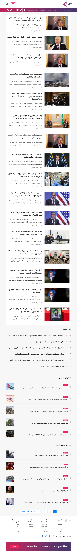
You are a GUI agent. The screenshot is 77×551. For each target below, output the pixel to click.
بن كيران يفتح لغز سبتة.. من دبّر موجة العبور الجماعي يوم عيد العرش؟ (49, 411)
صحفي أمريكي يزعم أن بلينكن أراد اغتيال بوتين (25, 37)
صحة (32, 529)
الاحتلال (42, 10)
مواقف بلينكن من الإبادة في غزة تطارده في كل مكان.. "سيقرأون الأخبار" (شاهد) (25, 19)
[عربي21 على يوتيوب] (17, 10)
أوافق (14, 546)
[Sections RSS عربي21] (64, 536)
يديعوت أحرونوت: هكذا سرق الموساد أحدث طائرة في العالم (51, 455)
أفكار (46, 529)
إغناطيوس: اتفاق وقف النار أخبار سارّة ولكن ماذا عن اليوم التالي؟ (26, 75)
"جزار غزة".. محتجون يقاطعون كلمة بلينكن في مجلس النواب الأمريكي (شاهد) (25, 271)
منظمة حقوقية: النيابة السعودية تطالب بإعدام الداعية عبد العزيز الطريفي (48, 399)
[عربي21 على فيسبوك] (24, 10)
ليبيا (18, 524)
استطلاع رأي (45, 531)
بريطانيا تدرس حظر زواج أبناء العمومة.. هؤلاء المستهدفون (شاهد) (49, 423)
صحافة (65, 452)
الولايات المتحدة (32, 10)
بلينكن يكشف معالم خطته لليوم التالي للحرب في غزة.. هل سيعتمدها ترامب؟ (25, 136)
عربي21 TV (30, 522)
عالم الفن (31, 524)
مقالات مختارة (44, 526)
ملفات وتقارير (58, 534)
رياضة (66, 464)
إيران (55, 10)
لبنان (18, 534)
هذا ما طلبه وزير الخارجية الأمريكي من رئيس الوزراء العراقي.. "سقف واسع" (26, 233)
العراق (17, 522)
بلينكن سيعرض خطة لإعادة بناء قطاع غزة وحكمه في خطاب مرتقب (27, 155)
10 (28, 511)
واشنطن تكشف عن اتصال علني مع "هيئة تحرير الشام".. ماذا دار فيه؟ (26, 213)
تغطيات (60, 524)
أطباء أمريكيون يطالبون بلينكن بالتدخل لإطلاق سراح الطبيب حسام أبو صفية (25, 175)
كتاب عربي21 (44, 522)
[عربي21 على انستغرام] (14, 10)
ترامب (49, 10)
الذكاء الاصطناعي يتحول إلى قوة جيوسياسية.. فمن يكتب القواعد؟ (39, 354)
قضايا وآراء (45, 524)
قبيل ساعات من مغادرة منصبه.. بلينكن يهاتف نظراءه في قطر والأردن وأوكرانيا (25, 56)
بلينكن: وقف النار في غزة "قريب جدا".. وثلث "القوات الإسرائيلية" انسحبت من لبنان (25, 194)
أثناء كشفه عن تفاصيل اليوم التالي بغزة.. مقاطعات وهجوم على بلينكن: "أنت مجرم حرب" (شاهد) (26, 96)
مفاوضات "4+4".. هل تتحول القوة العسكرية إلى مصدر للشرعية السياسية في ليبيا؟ (36, 336)
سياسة (65, 385)
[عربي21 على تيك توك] (11, 10)
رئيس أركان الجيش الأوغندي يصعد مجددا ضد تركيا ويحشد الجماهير (50, 490)
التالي (23, 511)
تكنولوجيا (31, 526)
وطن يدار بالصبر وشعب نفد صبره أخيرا (50, 342)
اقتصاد (60, 526)
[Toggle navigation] (13, 4)
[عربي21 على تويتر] (21, 10)
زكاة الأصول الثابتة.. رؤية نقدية (53, 366)
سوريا (17, 526)
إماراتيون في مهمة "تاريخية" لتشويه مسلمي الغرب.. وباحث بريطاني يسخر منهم (45, 387)
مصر (18, 531)
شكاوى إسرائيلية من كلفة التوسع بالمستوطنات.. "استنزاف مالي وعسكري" (36, 348)
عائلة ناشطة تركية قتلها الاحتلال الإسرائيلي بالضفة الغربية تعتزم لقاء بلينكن (25, 310)
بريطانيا (17, 529)
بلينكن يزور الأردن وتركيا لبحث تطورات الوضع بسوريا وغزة (25, 291)
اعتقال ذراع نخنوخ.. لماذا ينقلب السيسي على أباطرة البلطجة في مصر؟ (48, 435)
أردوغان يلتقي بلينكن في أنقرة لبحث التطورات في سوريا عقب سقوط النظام (25, 252)
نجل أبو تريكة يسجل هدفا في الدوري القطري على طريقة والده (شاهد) (49, 467)
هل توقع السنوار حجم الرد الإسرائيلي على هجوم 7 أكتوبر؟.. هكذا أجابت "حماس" (45, 502)
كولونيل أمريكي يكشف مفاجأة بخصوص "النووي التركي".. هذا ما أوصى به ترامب (45, 479)
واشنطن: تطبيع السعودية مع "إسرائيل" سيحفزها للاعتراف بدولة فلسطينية (27, 117)
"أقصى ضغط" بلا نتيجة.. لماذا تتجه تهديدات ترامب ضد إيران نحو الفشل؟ (37, 360)
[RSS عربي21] (8, 10)
